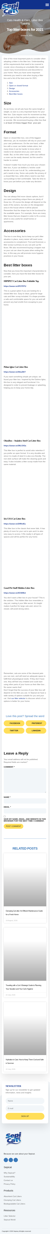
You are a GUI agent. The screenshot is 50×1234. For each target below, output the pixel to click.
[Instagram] (11, 1160)
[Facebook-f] (6, 1160)
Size (11, 83)
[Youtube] (16, 1160)
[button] (47, 4)
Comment (9, 767)
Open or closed (15, 86)
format (25, 86)
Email (7, 807)
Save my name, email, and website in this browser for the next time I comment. (25, 820)
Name (7, 797)
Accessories (14, 91)
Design (12, 88)
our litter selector (18, 698)
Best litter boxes (16, 94)
